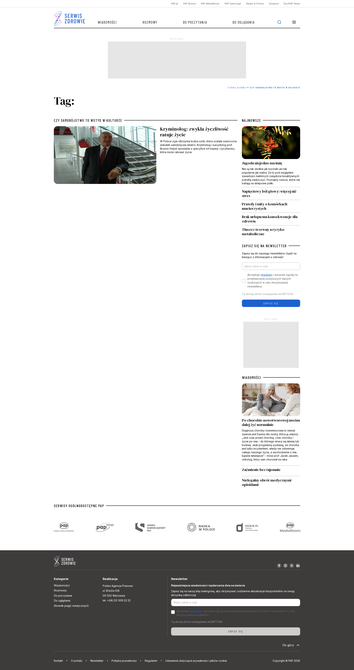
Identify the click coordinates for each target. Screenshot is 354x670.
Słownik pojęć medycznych (71, 605)
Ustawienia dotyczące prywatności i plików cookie (196, 660)
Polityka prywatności (124, 660)
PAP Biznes (189, 3)
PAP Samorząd (233, 3)
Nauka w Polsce (255, 3)
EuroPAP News (292, 3)
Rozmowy (150, 22)
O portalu (76, 660)
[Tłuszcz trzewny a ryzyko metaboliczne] (271, 230)
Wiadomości (107, 22)
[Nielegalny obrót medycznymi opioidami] (271, 482)
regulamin (266, 274)
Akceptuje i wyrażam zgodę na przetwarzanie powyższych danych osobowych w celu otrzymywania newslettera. (272, 280)
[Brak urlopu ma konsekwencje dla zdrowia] (271, 219)
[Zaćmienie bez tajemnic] (271, 471)
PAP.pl (174, 3)
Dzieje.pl (274, 3)
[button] (294, 22)
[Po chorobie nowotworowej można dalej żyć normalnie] (271, 424)
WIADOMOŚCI (251, 377)
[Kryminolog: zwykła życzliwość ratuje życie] (145, 156)
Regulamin (151, 660)
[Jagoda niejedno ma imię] (271, 156)
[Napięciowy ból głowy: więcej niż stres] (271, 193)
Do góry (288, 645)
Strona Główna (237, 87)
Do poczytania (195, 22)
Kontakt (58, 660)
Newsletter (96, 660)
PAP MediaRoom (210, 3)
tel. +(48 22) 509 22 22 (117, 600)
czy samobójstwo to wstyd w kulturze (88, 120)
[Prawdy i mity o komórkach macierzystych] (271, 206)
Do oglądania (243, 22)
